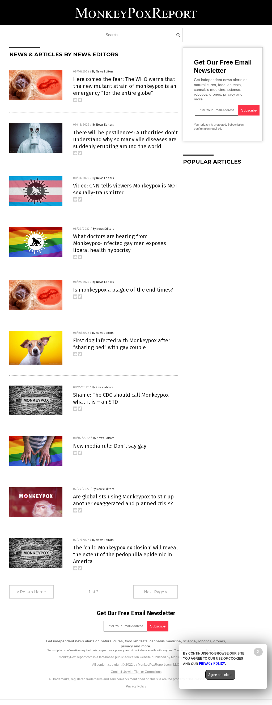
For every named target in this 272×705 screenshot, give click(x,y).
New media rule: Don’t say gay (109, 446)
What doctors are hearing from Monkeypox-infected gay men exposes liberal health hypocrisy (119, 243)
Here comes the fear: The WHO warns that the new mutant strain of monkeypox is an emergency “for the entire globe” (124, 86)
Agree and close (220, 675)
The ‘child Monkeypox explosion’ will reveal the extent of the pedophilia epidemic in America (125, 554)
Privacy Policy (136, 686)
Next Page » (155, 591)
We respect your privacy (109, 650)
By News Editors (102, 71)
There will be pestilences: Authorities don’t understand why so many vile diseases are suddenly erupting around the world (125, 139)
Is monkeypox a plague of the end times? (123, 290)
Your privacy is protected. (210, 124)
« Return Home (31, 591)
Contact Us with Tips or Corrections (136, 672)
